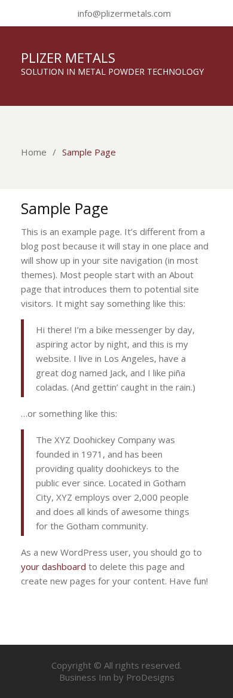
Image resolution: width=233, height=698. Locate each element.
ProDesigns (150, 677)
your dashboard (53, 566)
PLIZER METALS (68, 57)
